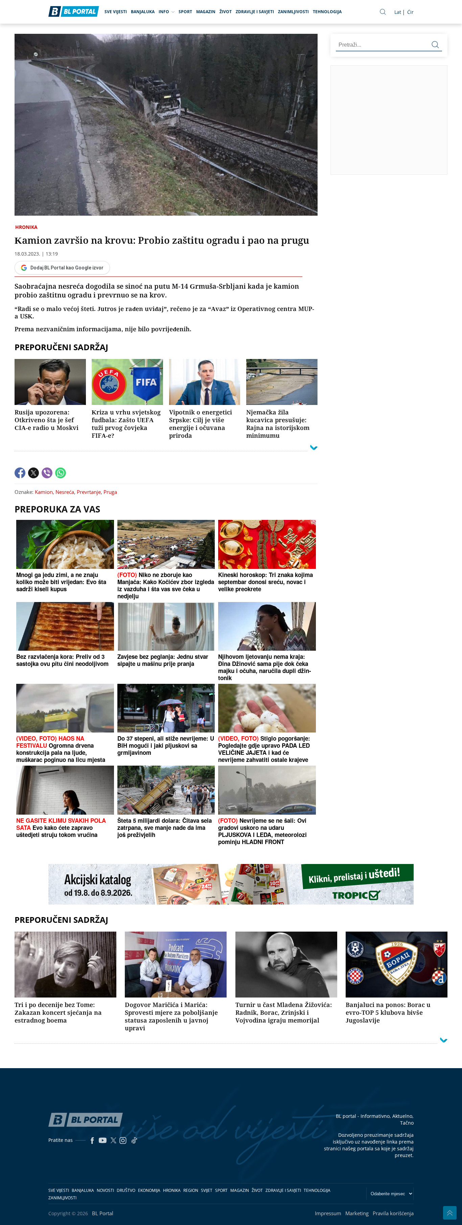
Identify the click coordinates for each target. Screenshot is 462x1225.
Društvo (126, 1190)
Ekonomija (149, 1190)
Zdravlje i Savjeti (255, 12)
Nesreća (64, 491)
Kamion (44, 491)
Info (164, 12)
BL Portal (102, 1213)
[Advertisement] (396, 119)
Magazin (205, 12)
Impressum (328, 1213)
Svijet (206, 1190)
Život (226, 12)
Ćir (410, 12)
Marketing (357, 1213)
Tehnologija (327, 12)
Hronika (26, 227)
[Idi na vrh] (450, 1213)
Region (190, 1190)
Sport (185, 12)
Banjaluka (143, 12)
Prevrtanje (89, 491)
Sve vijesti (116, 12)
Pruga (110, 491)
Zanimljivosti (293, 12)
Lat (397, 12)
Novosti (105, 1190)
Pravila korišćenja (393, 1213)
